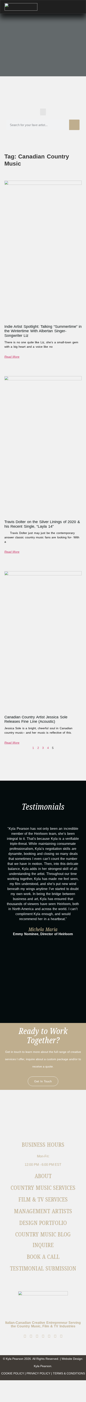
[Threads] (37, 1336)
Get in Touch (43, 1081)
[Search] (74, 125)
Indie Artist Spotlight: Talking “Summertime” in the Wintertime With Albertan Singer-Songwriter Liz (43, 331)
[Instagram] (31, 1336)
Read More (12, 356)
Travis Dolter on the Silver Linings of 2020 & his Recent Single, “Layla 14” (42, 524)
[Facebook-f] (25, 1336)
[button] (43, 112)
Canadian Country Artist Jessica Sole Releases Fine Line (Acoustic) (35, 719)
